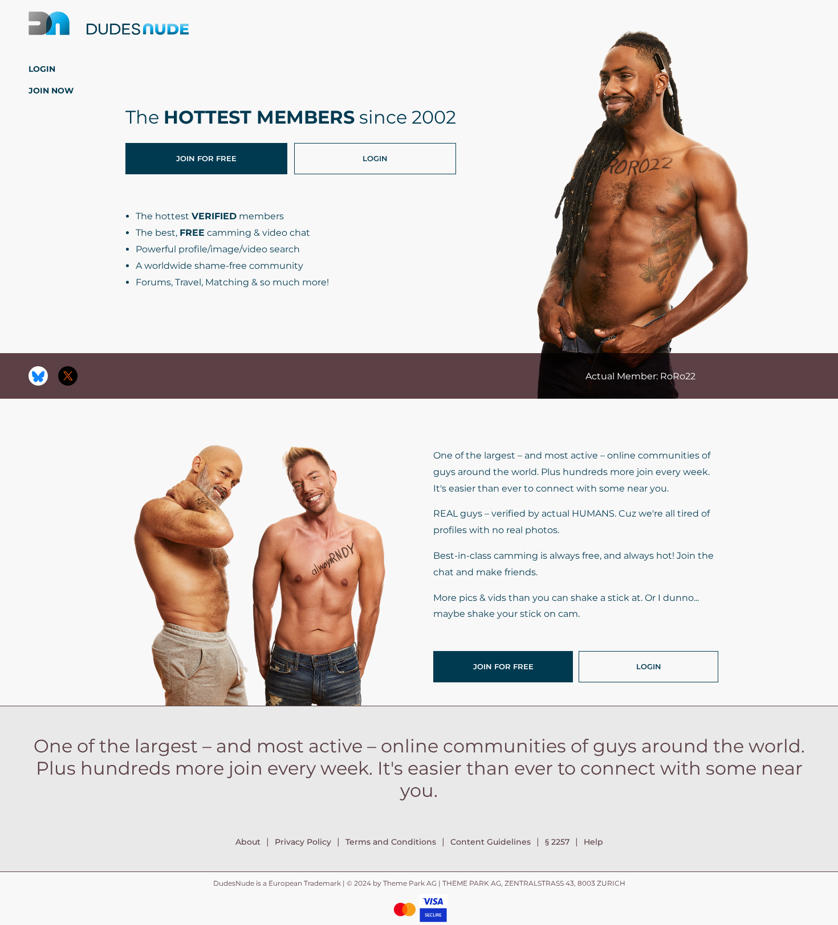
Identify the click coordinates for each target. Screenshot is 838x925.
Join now (51, 90)
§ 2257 (557, 842)
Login (42, 69)
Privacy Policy (303, 842)
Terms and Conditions (390, 842)
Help (593, 842)
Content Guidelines (490, 842)
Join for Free (206, 158)
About (248, 842)
